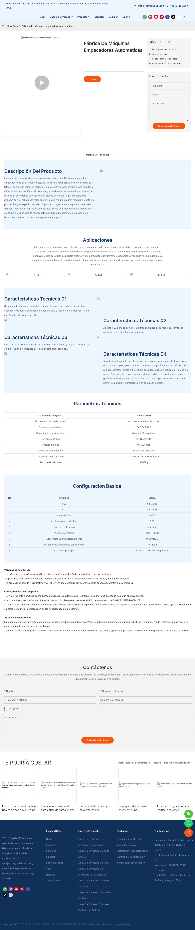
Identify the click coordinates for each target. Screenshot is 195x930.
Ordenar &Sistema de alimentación (133, 762)
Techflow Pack (10, 26)
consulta (92, 79)
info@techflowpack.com (151, 5)
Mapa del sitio (122, 924)
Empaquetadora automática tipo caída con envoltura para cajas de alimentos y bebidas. (20, 808)
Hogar (49, 839)
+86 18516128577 (179, 5)
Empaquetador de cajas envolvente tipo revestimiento (132, 808)
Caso (49, 868)
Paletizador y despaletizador (132, 850)
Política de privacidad (101, 924)
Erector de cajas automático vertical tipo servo (174, 808)
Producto (157, 762)
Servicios (51, 850)
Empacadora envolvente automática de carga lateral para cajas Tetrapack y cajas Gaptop (58, 808)
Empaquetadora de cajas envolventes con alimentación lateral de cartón (94, 808)
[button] (129, 17)
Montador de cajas (127, 845)
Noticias (50, 874)
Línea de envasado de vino (93, 862)
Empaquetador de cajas (129, 839)
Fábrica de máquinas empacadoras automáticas (48, 26)
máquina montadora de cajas (177, 762)
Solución (50, 856)
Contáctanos (53, 880)
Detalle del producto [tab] (97, 154)
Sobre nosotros (54, 862)
